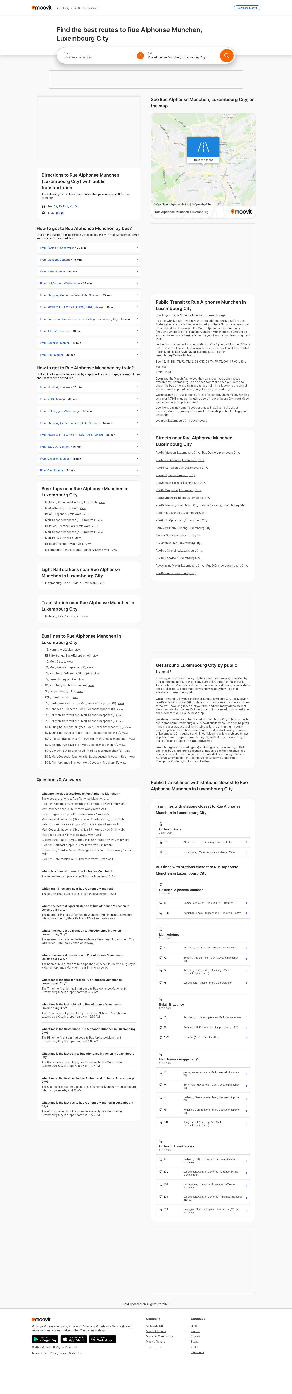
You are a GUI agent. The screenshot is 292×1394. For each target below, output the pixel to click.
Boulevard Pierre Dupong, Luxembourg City (183, 528)
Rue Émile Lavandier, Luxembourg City (180, 512)
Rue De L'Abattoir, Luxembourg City (178, 558)
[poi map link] (203, 166)
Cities (194, 1346)
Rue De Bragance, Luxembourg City (178, 490)
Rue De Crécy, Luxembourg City (176, 573)
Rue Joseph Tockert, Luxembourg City (180, 482)
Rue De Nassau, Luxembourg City (177, 505)
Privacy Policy (58, 1353)
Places (195, 1331)
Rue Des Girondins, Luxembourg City (179, 550)
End (149, 53)
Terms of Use (39, 1353)
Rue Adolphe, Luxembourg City (175, 475)
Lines (194, 1325)
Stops (195, 1341)
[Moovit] (42, 7)
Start (67, 53)
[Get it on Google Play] (45, 1339)
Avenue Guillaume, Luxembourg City (179, 535)
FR (160, 1347)
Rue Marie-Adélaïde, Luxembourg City (180, 460)
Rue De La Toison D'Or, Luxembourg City (181, 467)
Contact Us (75, 1353)
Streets (196, 1336)
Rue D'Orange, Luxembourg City (226, 565)
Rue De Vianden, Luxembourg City (177, 452)
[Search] (227, 55)
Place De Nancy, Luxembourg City (223, 505)
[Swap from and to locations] (140, 55)
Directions (197, 1352)
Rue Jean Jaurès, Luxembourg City (178, 543)
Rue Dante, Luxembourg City (220, 452)
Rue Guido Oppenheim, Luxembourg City (181, 520)
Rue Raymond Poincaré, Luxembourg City (182, 497)
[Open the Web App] (102, 1339)
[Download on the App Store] (73, 1339)
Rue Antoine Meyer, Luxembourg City (179, 565)
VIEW (102, 502)
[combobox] (98, 57)
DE (150, 1347)
